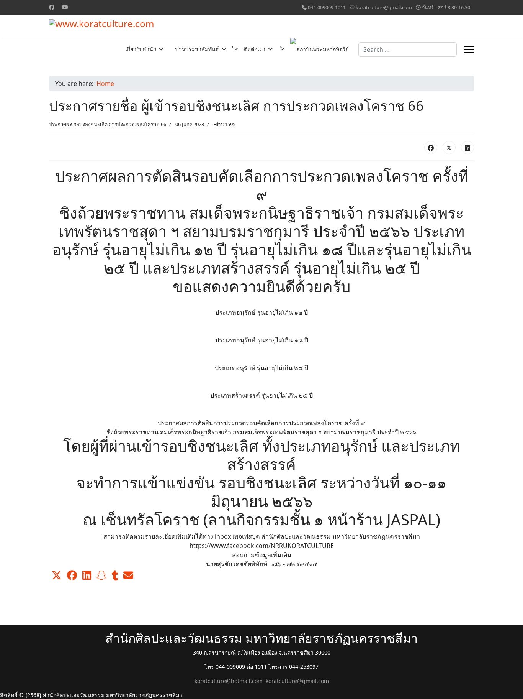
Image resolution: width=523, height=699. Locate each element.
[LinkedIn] (467, 147)
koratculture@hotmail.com (228, 680)
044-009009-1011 (327, 7)
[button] (57, 576)
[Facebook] (51, 7)
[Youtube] (65, 7)
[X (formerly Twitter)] (449, 147)
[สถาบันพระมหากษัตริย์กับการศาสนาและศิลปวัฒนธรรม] (316, 49)
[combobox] (407, 49)
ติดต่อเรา (254, 49)
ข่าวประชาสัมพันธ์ (197, 49)
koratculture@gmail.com (384, 7)
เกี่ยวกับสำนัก (140, 49)
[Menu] (469, 49)
